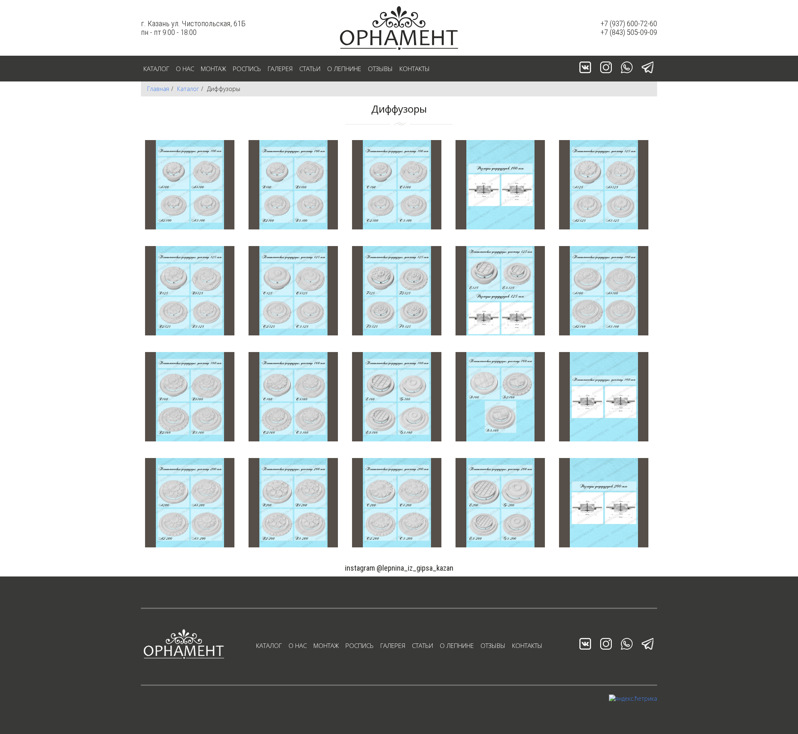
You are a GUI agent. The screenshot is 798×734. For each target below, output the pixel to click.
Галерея (280, 68)
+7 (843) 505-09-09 (629, 32)
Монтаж (213, 68)
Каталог (156, 68)
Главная (158, 89)
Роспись (247, 68)
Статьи (309, 68)
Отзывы (380, 68)
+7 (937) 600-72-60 (629, 23)
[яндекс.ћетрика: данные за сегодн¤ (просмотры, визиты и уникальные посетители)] (633, 699)
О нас (185, 68)
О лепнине (344, 68)
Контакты (414, 68)
